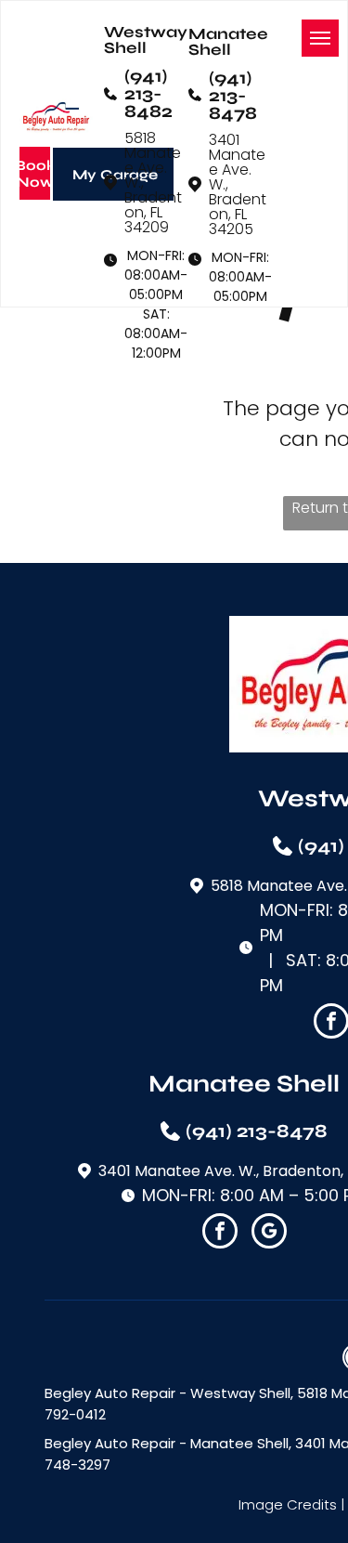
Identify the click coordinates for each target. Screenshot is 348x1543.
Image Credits (287, 1504)
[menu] (320, 38)
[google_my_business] (269, 1233)
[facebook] (220, 1233)
